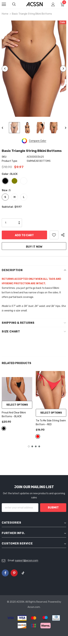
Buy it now (34, 246)
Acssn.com (34, 607)
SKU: (4, 156)
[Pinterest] (14, 572)
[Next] (63, 69)
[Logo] (34, 4)
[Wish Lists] (54, 235)
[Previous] (5, 69)
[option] (34, 69)
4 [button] (39, 446)
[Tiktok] (23, 572)
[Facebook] (5, 572)
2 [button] (32, 446)
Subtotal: (7, 206)
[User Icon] (53, 4)
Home (5, 13)
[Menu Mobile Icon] (4, 4)
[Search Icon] (17, 4)
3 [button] (36, 446)
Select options (17, 404)
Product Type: (10, 161)
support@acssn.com (26, 560)
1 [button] (29, 446)
